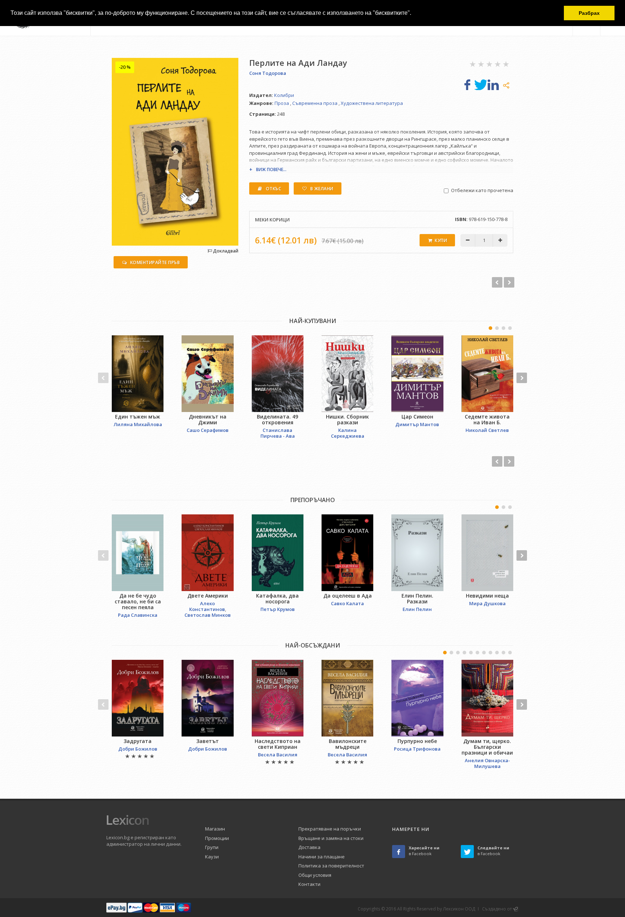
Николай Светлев (487, 430)
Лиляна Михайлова (138, 424)
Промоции (217, 838)
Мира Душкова (487, 603)
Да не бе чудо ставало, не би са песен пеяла (138, 601)
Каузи (212, 856)
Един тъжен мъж (137, 416)
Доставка (309, 847)
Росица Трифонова (417, 749)
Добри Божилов (137, 749)
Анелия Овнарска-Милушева (487, 763)
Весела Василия (277, 754)
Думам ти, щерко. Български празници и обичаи (487, 747)
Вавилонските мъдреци (347, 744)
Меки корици (272, 219)
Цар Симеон (417, 416)
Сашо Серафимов (208, 430)
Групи (211, 847)
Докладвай (225, 251)
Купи (441, 240)
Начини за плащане (321, 856)
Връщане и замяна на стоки (330, 838)
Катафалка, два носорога (277, 598)
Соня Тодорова (267, 73)
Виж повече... (271, 169)
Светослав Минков (207, 615)
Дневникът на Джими (207, 419)
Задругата (138, 741)
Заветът (207, 741)
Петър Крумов (277, 609)
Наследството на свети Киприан (278, 744)
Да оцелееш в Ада (347, 595)
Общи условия (314, 875)
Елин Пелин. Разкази (417, 598)
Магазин (215, 828)
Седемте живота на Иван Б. (487, 419)
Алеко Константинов (207, 606)
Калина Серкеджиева (347, 433)
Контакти (309, 884)
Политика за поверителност (331, 865)
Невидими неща (487, 595)
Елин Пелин (417, 609)
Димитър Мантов (417, 424)
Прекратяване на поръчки (329, 828)
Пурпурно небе (417, 741)
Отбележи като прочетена (482, 190)
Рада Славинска (137, 615)
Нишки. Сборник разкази (347, 419)
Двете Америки (207, 595)
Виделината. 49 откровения (277, 419)
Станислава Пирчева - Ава (277, 433)
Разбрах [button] (589, 13)
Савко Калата (347, 603)
